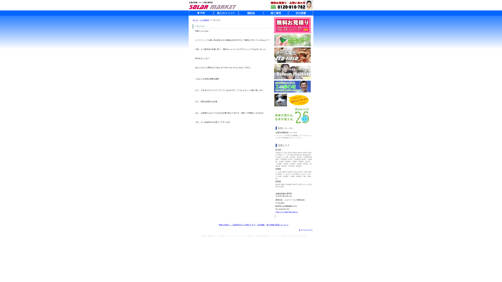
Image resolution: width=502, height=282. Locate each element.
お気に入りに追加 (281, 212)
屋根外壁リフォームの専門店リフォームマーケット (222, 236)
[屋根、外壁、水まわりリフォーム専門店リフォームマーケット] (292, 78)
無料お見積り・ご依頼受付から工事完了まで (237, 225)
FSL (305, 236)
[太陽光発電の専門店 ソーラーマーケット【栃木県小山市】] (251, 5)
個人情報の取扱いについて (278, 225)
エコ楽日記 (204, 20)
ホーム (195, 20)
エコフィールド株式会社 (246, 236)
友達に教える (293, 212)
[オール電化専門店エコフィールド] (292, 62)
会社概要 (261, 225)
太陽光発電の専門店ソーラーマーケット (267, 236)
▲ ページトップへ (306, 230)
